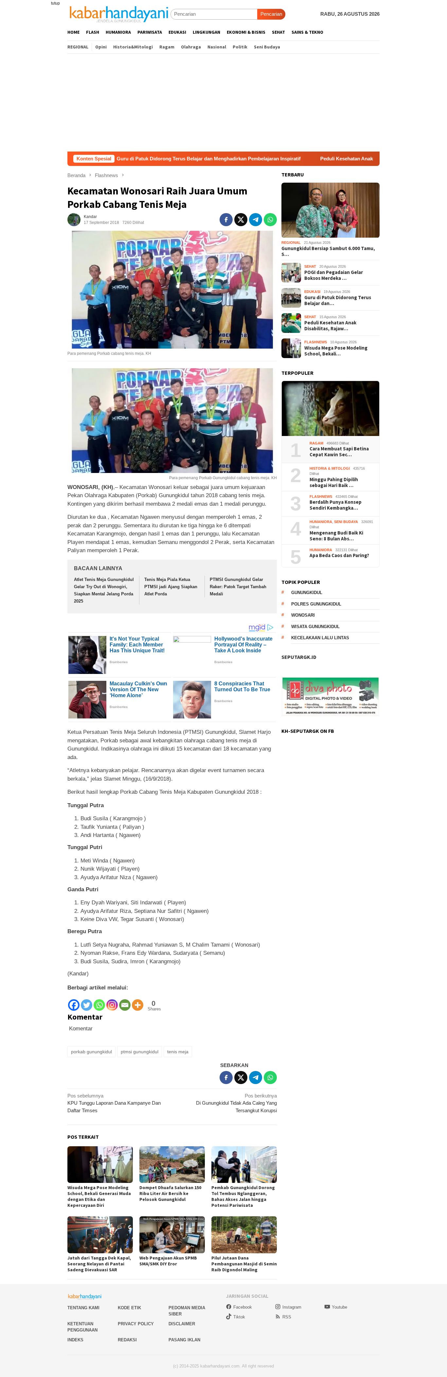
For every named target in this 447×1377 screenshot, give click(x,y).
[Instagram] (112, 1002)
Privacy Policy (136, 1323)
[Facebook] (74, 1002)
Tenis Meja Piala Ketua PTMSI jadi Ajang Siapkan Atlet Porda (170, 586)
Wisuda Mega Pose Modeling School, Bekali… (335, 351)
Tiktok (239, 1316)
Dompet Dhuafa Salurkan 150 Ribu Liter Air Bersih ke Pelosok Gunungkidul (170, 1193)
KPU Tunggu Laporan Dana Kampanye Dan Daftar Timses (114, 1103)
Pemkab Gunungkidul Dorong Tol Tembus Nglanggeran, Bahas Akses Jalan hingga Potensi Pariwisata (243, 1196)
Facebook (242, 1307)
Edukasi (312, 292)
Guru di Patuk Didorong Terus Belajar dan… (337, 300)
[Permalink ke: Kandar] (73, 219)
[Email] (125, 1002)
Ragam (316, 443)
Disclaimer (182, 1323)
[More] (137, 1002)
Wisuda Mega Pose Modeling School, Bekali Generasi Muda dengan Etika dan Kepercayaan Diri (99, 1196)
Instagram (291, 1307)
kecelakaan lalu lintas (320, 638)
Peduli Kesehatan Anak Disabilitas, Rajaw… (330, 326)
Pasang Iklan (184, 1339)
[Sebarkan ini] (226, 219)
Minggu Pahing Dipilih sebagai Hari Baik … (334, 482)
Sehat (310, 267)
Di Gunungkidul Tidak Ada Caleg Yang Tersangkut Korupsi (236, 1103)
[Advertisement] (223, 102)
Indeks (75, 1339)
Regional (291, 243)
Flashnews (315, 342)
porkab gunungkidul (91, 1051)
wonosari (303, 615)
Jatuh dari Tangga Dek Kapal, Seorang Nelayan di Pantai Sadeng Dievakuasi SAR (99, 1264)
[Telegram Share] (255, 219)
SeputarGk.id (298, 657)
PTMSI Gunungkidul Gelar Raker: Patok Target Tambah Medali (238, 586)
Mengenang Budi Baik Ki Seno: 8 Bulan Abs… (336, 536)
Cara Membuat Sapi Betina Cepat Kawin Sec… (339, 452)
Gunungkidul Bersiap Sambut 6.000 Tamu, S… (328, 251)
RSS (286, 1316)
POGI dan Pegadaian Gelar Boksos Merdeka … (333, 275)
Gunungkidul (306, 592)
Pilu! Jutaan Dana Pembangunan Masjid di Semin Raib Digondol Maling (244, 1264)
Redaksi (127, 1339)
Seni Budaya (346, 522)
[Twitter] (86, 1002)
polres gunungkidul (316, 604)
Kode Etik (129, 1307)
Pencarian (271, 14)
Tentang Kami (83, 1307)
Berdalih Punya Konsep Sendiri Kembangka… (336, 505)
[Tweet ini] (240, 219)
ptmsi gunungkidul (139, 1051)
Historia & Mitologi (330, 468)
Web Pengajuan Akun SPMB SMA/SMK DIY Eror (168, 1261)
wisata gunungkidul (315, 626)
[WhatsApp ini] (270, 219)
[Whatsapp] (99, 1002)
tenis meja (177, 1051)
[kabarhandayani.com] (118, 14)
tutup (55, 3)
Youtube (339, 1307)
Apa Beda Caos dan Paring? (339, 556)
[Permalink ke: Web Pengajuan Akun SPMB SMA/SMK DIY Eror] (172, 1234)
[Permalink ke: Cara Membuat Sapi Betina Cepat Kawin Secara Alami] (330, 408)
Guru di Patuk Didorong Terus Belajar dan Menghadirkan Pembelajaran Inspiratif (155, 158)
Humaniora (321, 522)
